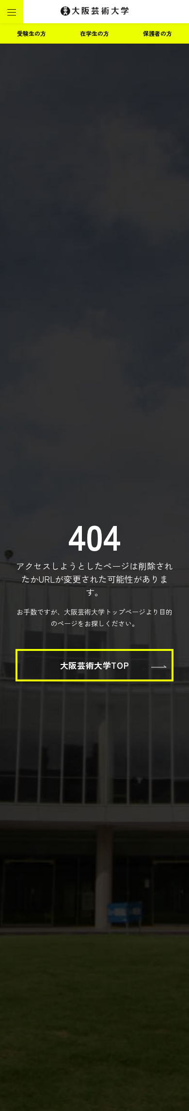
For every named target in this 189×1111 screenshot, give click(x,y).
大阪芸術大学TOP (94, 665)
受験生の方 (31, 33)
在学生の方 (94, 33)
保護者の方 (157, 33)
